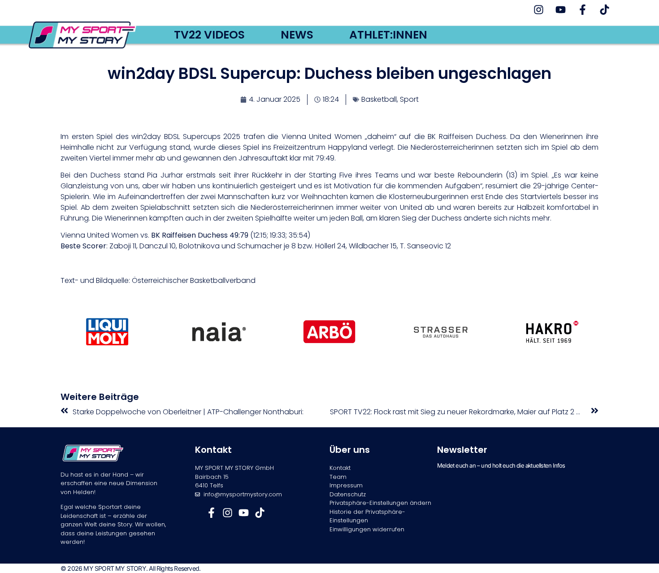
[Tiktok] (604, 9)
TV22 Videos (209, 35)
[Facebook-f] (582, 9)
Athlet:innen (388, 35)
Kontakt (340, 468)
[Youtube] (560, 9)
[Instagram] (538, 9)
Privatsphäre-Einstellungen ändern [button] (380, 503)
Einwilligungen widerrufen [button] (367, 529)
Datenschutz (348, 494)
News (297, 35)
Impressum (346, 485)
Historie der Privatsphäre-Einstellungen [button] (367, 516)
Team (338, 477)
